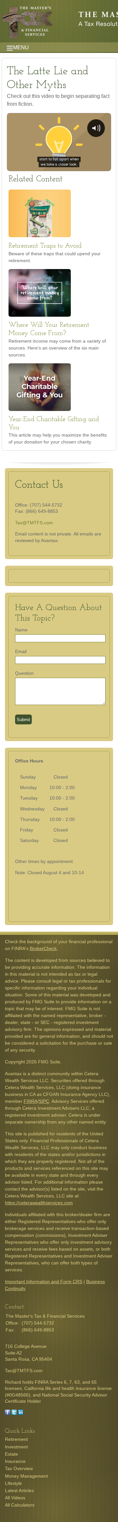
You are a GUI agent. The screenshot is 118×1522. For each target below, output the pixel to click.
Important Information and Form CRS (43, 1281)
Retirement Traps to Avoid (45, 246)
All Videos (15, 1497)
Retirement (16, 1439)
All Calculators (19, 1505)
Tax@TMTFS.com (34, 522)
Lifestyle (13, 1483)
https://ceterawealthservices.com (39, 1202)
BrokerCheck (43, 948)
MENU (21, 47)
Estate (11, 1454)
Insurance (15, 1461)
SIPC (44, 1101)
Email (21, 651)
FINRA (30, 1101)
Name (21, 629)
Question (24, 673)
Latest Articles (19, 1490)
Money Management (26, 1476)
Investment (16, 1446)
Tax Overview (19, 1468)
